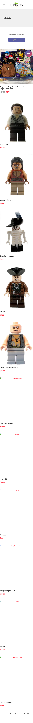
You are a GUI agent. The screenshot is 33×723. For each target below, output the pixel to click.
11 (24, 713)
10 (21, 713)
